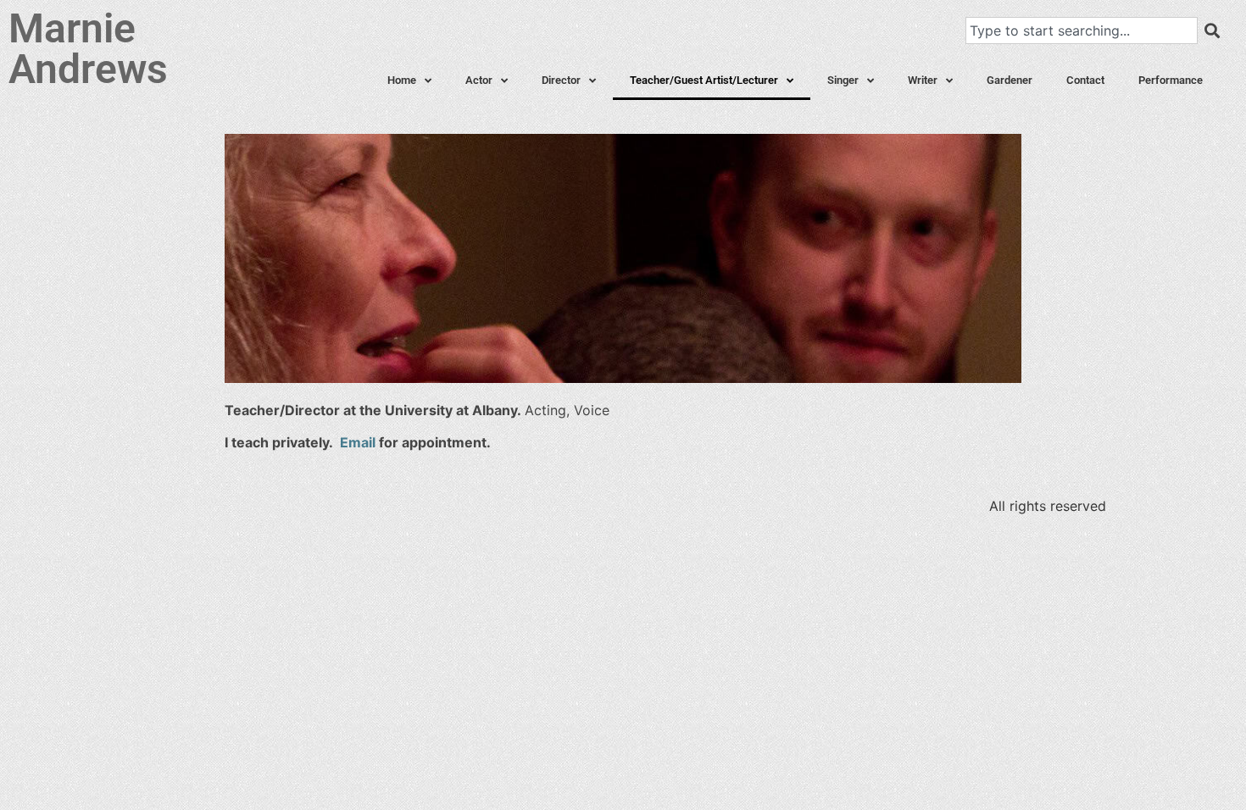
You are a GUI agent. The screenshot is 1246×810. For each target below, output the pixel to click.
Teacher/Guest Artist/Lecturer (704, 80)
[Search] (1212, 30)
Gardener (1009, 80)
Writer (922, 80)
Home (401, 80)
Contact (1085, 80)
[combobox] (1081, 30)
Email (357, 442)
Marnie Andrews (88, 48)
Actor (478, 80)
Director (561, 80)
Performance (1170, 80)
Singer (843, 80)
